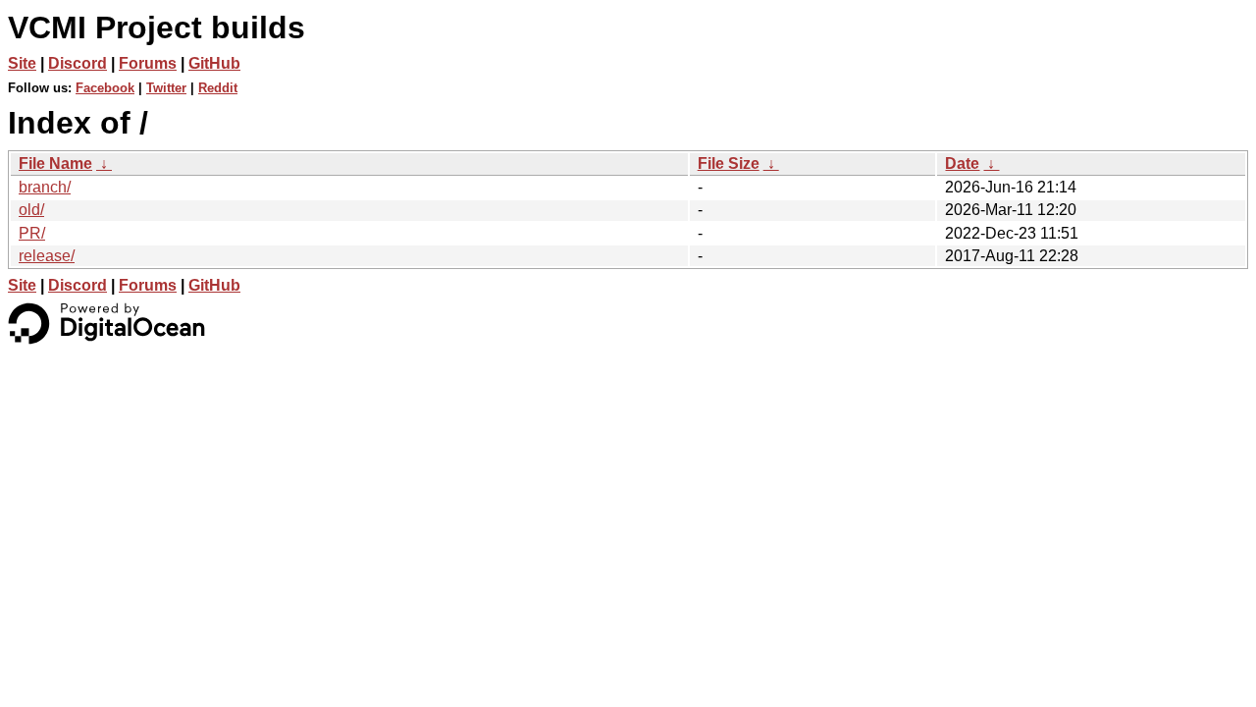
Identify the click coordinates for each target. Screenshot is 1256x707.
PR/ (32, 233)
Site (22, 63)
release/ (47, 255)
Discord (77, 63)
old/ (31, 209)
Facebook (105, 88)
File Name (55, 163)
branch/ (45, 187)
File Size (728, 163)
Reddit (217, 88)
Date (962, 163)
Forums (148, 63)
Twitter (166, 88)
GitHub (214, 63)
